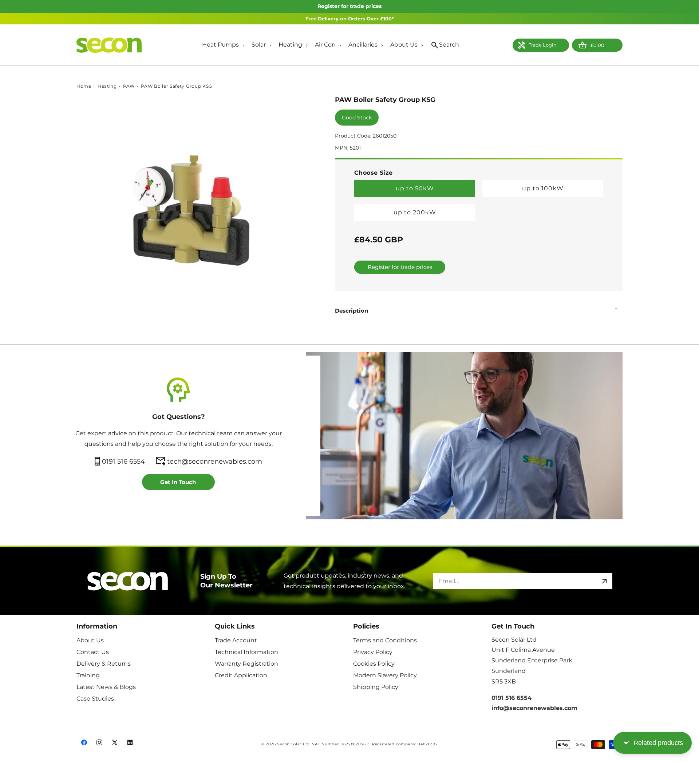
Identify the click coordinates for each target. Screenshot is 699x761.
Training (88, 674)
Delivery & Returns (103, 663)
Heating (107, 86)
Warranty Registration (246, 663)
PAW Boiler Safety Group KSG (176, 86)
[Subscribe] (604, 581)
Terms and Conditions (385, 640)
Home (83, 86)
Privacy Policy (372, 651)
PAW (129, 86)
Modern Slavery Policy (385, 674)
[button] (221, 45)
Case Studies (95, 698)
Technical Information (246, 651)
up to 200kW (415, 212)
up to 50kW (415, 188)
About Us (90, 640)
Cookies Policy (374, 663)
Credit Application (241, 674)
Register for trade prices (349, 6)
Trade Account (236, 640)
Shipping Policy (375, 686)
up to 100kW (543, 188)
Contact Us (92, 651)
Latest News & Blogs (106, 686)
